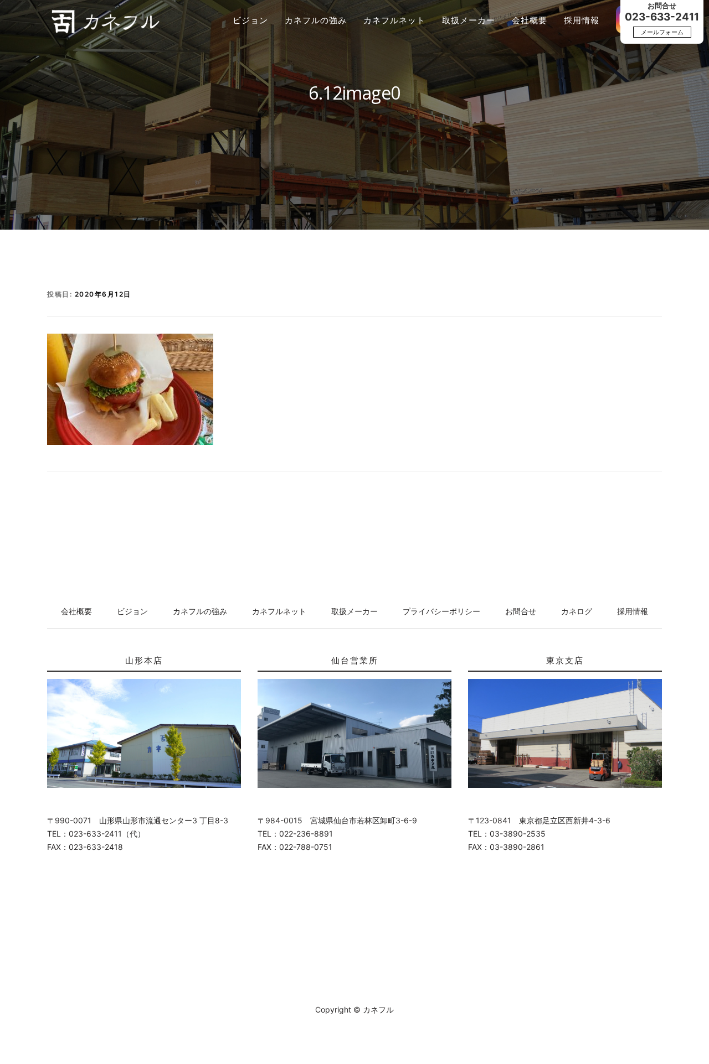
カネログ (576, 611)
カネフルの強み (316, 20)
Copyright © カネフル (354, 1009)
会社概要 (529, 20)
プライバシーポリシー (441, 611)
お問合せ (520, 611)
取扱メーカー (468, 20)
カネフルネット (394, 20)
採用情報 (581, 20)
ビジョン (250, 20)
